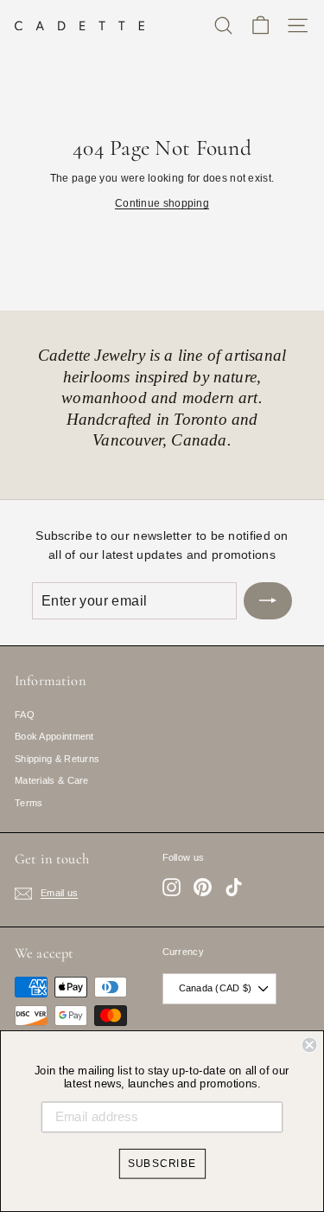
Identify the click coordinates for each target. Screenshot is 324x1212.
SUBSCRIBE (162, 1163)
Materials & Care (52, 780)
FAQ (25, 714)
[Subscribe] (268, 601)
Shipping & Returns (57, 758)
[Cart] (260, 25)
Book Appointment (54, 736)
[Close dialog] (310, 1045)
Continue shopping (162, 203)
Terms (29, 803)
